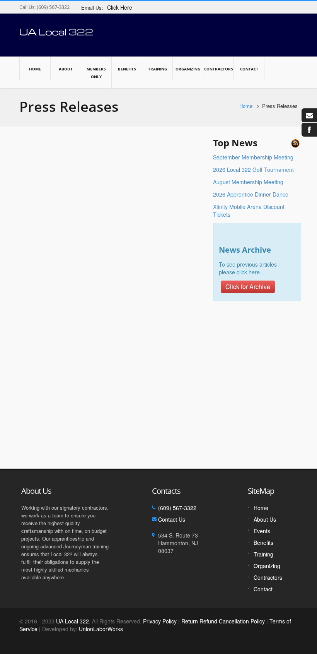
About (66, 69)
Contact (249, 69)
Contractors (218, 69)
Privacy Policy (160, 621)
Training (157, 69)
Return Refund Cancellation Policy (223, 621)
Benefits (127, 69)
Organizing (188, 69)
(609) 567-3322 (53, 6)
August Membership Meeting (248, 182)
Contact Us (171, 519)
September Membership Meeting (253, 157)
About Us (265, 519)
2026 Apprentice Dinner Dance (250, 194)
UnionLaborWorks (100, 629)
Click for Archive (247, 286)
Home (35, 69)
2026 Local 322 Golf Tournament (253, 169)
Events (262, 531)
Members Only (96, 72)
